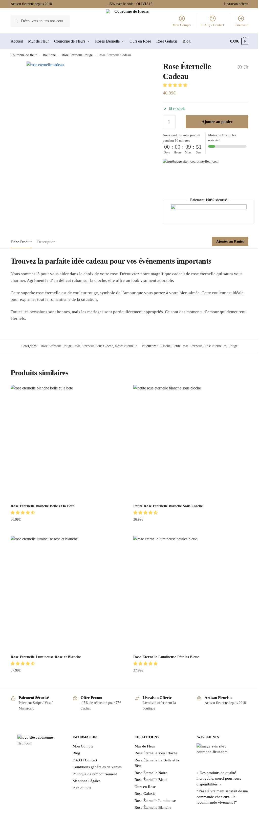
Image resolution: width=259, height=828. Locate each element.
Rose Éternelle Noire (149, 768)
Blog (75, 749)
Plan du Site (81, 784)
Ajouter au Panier (226, 241)
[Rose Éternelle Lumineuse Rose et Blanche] (67, 590)
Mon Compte (178, 25)
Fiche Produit (21, 242)
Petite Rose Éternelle (186, 345)
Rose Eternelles (214, 345)
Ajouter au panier (214, 122)
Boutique (49, 55)
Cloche (164, 345)
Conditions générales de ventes (96, 763)
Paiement (237, 25)
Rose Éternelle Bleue (149, 776)
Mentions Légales (85, 777)
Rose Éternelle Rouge (77, 55)
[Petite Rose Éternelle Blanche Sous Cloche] (188, 441)
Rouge (231, 345)
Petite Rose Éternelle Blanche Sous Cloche (166, 504)
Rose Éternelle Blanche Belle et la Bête (42, 504)
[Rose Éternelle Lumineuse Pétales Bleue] (188, 590)
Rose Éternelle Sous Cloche (91, 345)
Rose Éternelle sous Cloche (154, 749)
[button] (173, 85)
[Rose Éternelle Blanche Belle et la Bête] (67, 441)
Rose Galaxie (143, 789)
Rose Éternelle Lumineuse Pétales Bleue (164, 652)
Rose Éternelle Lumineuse (153, 796)
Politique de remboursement (94, 770)
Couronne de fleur (24, 55)
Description (46, 242)
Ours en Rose (143, 782)
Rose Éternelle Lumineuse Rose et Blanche (46, 652)
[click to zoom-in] (89, 124)
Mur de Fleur (143, 742)
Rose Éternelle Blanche (151, 803)
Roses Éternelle (124, 345)
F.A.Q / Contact (209, 25)
